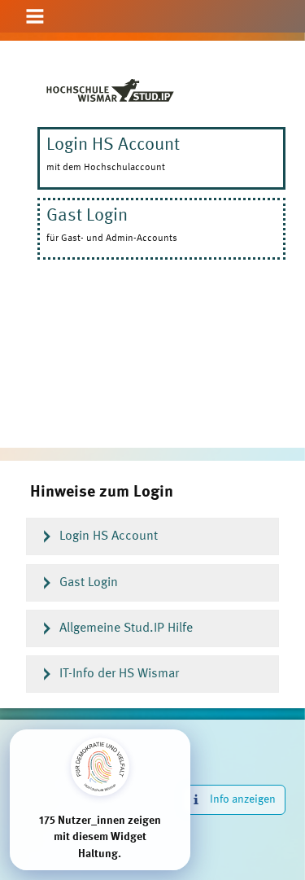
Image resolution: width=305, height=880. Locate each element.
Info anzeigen (243, 799)
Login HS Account (108, 536)
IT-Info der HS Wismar (119, 674)
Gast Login (88, 582)
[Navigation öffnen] (35, 17)
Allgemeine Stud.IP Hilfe (126, 628)
